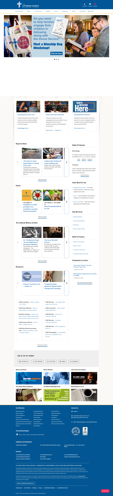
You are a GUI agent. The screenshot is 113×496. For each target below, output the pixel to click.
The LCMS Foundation (45, 459)
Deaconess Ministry (55, 413)
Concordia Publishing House (71, 454)
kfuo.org (83, 156)
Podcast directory (85, 175)
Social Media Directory (62, 487)
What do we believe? (79, 242)
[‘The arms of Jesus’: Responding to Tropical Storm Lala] (32, 153)
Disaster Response (20, 415)
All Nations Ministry (20, 411)
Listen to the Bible (78, 202)
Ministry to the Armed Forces (22, 419)
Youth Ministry (37, 425)
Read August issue (79, 128)
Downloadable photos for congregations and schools (55, 334)
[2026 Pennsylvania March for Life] (53, 195)
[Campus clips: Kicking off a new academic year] (53, 153)
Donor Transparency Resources (25, 483)
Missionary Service (38, 419)
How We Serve (19, 11)
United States (41, 434)
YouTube (52, 361)
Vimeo (64, 361)
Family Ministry (54, 415)
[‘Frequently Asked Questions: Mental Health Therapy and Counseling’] (53, 276)
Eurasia (28, 434)
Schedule (84, 159)
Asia (24, 434)
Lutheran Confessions (79, 250)
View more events (42, 216)
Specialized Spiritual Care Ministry (23, 423)
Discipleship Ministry (38, 411)
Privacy (40, 487)
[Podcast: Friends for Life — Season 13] (32, 276)
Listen (78, 159)
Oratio (75, 196)
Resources (65, 11)
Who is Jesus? (77, 246)
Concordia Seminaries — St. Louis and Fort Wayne (74, 446)
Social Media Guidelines (49, 487)
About (73, 11)
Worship (48, 11)
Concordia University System (23, 456)
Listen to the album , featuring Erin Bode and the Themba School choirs (29, 316)
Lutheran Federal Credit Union (23, 459)
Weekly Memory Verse (79, 187)
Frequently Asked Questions (80, 254)
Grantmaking (19, 417)
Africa (20, 434)
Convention (82, 11)
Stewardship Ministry (38, 423)
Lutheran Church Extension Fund (72, 456)
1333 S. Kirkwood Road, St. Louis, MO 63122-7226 (85, 422)
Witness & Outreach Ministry (57, 423)
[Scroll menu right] (67, 162)
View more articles (42, 260)
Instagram (38, 361)
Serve (56, 11)
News (28, 11)
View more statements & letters (84, 282)
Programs (89, 159)
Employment (19, 487)
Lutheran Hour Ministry (21, 445)
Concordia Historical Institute (23, 454)
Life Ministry (54, 417)
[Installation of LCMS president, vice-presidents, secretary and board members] (32, 195)
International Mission (79, 221)
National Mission (77, 217)
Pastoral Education (55, 419)
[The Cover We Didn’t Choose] (53, 232)
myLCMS (85, 6)
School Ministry (37, 421)
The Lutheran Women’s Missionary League (50, 445)
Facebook (24, 361)
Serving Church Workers (56, 421)
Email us (76, 411)
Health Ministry (37, 417)
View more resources (42, 345)
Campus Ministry (55, 411)
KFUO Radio (43, 456)
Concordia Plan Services (46, 454)
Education (76, 225)
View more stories (42, 179)
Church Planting (19, 413)
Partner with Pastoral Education (55, 114)
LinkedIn (75, 361)
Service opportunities (79, 229)
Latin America (34, 434)
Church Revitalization (38, 413)
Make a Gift (90, 11)
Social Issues (37, 11)
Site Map (34, 487)
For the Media (27, 487)
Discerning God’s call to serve (26, 114)
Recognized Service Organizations (24, 421)
